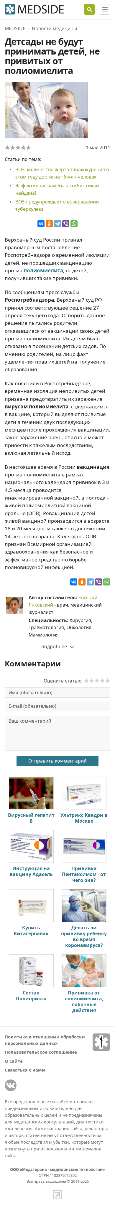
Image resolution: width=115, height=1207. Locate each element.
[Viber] (65, 223)
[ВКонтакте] (41, 223)
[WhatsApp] (74, 223)
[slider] (97, 680)
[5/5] (28, 147)
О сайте (14, 1061)
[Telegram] (57, 223)
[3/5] (18, 147)
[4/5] (23, 147)
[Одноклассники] (49, 223)
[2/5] (12, 147)
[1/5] (7, 147)
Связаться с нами (25, 1070)
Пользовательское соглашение (41, 1052)
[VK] (11, 1085)
